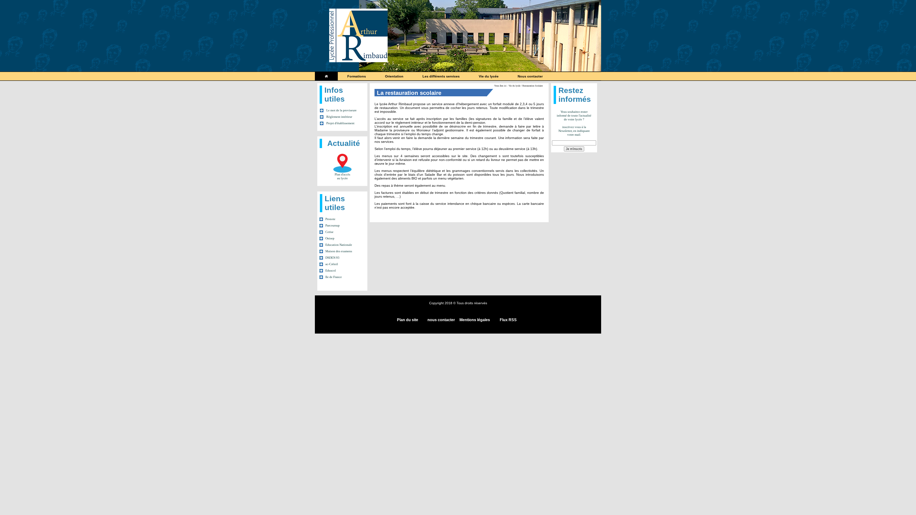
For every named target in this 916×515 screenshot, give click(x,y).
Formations (356, 76)
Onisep (329, 238)
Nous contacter (530, 76)
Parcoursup (332, 225)
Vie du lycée (489, 76)
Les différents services (441, 76)
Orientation (394, 76)
